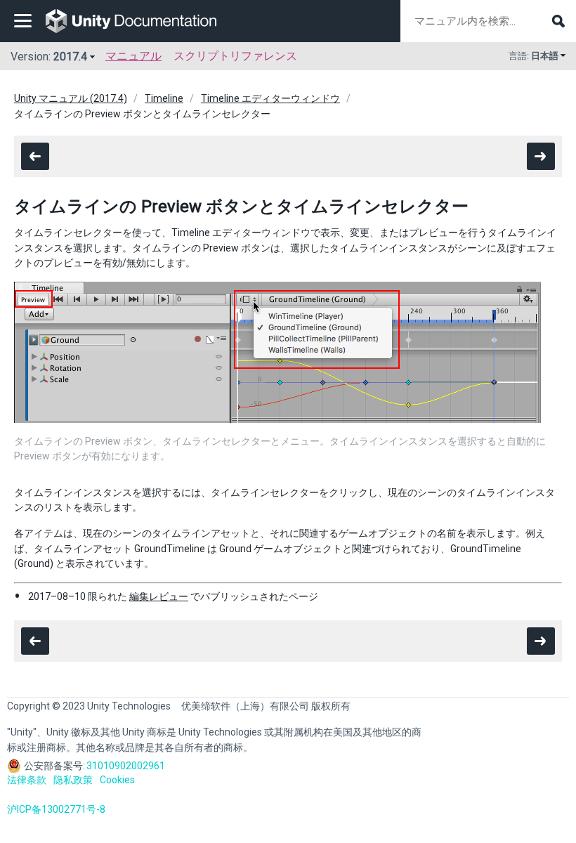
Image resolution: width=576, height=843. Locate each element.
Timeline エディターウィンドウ (270, 98)
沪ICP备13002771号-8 (56, 809)
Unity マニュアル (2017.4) (70, 98)
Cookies (117, 779)
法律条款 (26, 779)
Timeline (164, 98)
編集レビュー (158, 596)
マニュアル (133, 56)
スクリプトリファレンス (235, 56)
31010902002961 (125, 765)
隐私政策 (73, 779)
